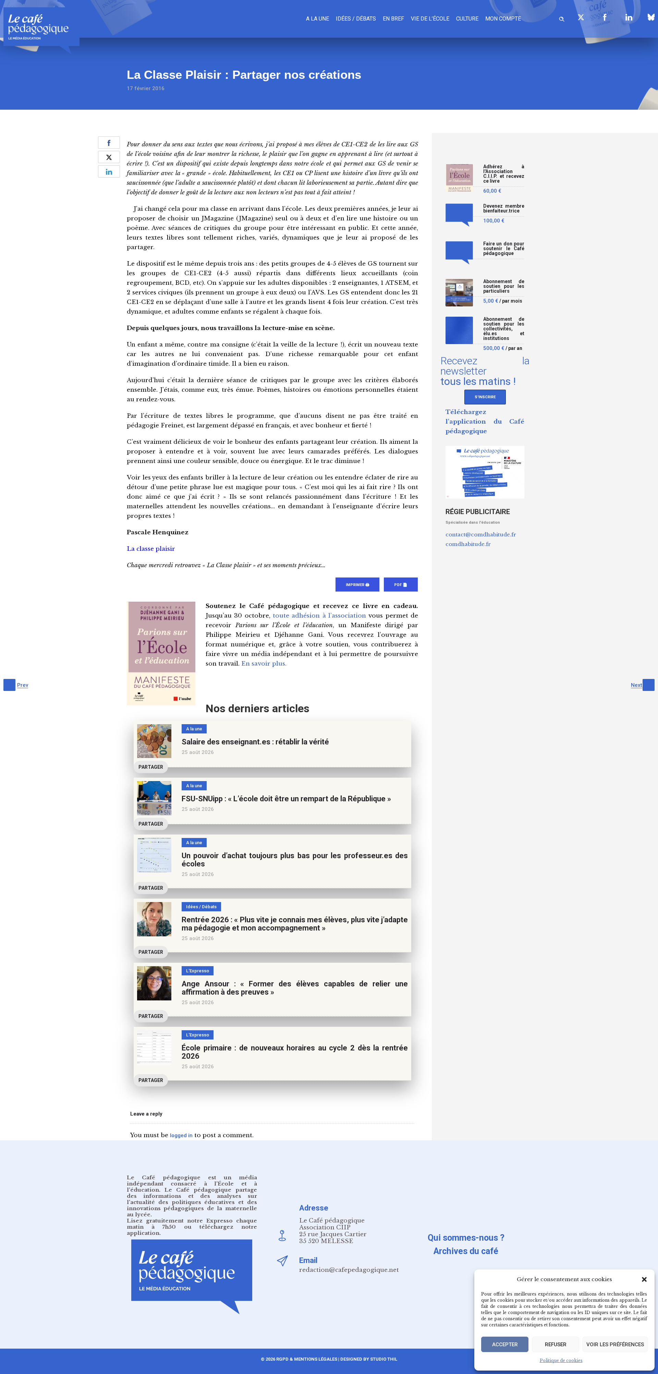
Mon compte (503, 18)
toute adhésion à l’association (319, 615)
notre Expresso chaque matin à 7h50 (192, 1223)
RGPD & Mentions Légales (306, 1359)
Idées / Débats (356, 18)
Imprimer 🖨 (357, 585)
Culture (467, 18)
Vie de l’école (430, 18)
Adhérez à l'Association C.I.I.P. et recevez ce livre (503, 174)
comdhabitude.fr (468, 544)
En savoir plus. (264, 663)
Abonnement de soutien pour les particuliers (503, 286)
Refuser (555, 1344)
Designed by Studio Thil (368, 1359)
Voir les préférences (615, 1344)
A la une (317, 18)
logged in (181, 1135)
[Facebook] (605, 17)
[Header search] (561, 18)
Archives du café (466, 1251)
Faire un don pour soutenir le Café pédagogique (503, 248)
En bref (393, 18)
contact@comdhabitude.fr (481, 534)
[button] (644, 1279)
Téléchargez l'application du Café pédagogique (485, 422)
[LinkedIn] (629, 17)
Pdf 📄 (400, 585)
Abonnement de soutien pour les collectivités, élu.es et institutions (503, 329)
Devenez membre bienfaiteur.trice (503, 209)
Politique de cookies (561, 1360)
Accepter (505, 1344)
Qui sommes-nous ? (466, 1238)
